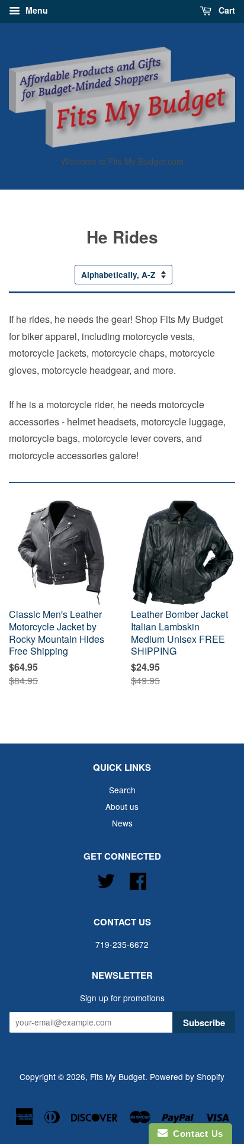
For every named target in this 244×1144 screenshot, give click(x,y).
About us (122, 806)
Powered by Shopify (187, 1076)
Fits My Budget (117, 1076)
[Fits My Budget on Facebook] (138, 879)
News (122, 823)
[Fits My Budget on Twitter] (106, 879)
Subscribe (204, 1022)
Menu (35, 10)
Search (122, 790)
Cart (225, 10)
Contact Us (195, 1134)
